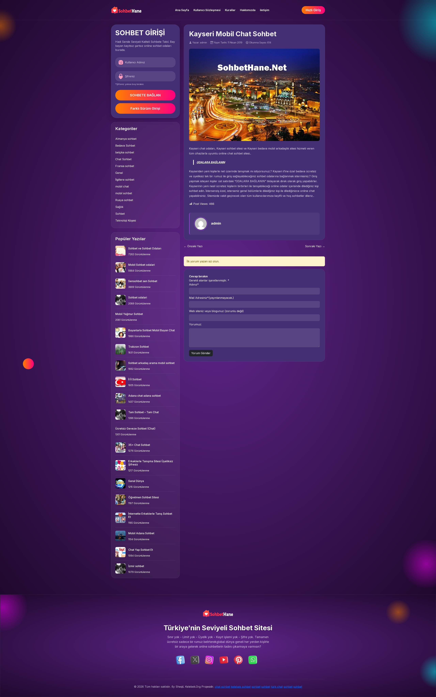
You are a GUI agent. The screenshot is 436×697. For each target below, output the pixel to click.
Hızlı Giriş (313, 10)
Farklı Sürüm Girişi (145, 108)
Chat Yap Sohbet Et (140, 549)
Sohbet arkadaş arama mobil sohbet (151, 363)
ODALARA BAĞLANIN (211, 162)
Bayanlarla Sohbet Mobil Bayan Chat (151, 330)
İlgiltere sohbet (124, 179)
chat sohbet (222, 686)
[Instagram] (209, 659)
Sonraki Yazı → (315, 246)
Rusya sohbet (124, 200)
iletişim (264, 10)
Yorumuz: (195, 324)
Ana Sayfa (182, 10)
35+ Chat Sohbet (139, 445)
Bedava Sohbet (125, 145)
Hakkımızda (247, 10)
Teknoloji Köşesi (125, 220)
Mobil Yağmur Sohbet (129, 314)
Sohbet (120, 213)
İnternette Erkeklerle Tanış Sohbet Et (150, 515)
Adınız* (194, 284)
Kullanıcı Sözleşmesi (207, 10)
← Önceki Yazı (193, 246)
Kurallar (230, 10)
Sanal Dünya (136, 481)
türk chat (277, 686)
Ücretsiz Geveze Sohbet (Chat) (135, 428)
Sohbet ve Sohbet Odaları (144, 248)
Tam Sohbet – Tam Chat (143, 412)
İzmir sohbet (136, 566)
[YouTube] (223, 659)
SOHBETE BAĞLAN (145, 95)
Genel (119, 173)
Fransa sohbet (124, 166)
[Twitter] (194, 659)
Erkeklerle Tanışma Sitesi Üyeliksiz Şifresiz (150, 463)
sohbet (256, 686)
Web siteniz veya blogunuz (216, 311)
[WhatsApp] (252, 659)
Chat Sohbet (123, 159)
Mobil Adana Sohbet (141, 533)
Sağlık (119, 207)
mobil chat (122, 186)
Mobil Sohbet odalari (141, 264)
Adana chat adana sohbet (144, 395)
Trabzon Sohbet (138, 346)
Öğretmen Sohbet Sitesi (143, 497)
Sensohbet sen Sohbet (142, 281)
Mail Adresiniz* (211, 297)
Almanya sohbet (125, 138)
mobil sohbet (123, 193)
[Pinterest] (238, 659)
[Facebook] (180, 659)
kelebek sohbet (241, 686)
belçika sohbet (124, 152)
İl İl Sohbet (135, 379)
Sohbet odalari (137, 297)
